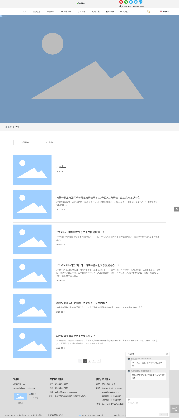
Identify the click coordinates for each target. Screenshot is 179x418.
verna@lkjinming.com (111, 400)
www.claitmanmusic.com (24, 388)
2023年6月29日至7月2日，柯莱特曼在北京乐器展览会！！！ (89, 265)
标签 (40, 415)
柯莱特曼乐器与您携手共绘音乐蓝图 (75, 336)
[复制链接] (140, 2)
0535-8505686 (61, 384)
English (166, 11)
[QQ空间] (136, 2)
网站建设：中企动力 (121, 415)
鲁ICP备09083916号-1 (55, 415)
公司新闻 (25, 142)
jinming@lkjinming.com (112, 388)
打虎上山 (61, 166)
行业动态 (50, 142)
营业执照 (34, 415)
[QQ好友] (131, 2)
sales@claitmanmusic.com (66, 392)
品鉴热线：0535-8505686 (134, 6)
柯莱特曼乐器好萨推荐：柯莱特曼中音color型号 (82, 303)
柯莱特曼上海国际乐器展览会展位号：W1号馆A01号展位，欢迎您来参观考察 (98, 197)
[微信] (126, 2)
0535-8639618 (108, 384)
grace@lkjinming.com (111, 396)
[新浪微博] (121, 2)
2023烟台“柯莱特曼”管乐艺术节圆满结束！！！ (81, 232)
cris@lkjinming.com (110, 392)
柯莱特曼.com (19, 384)
